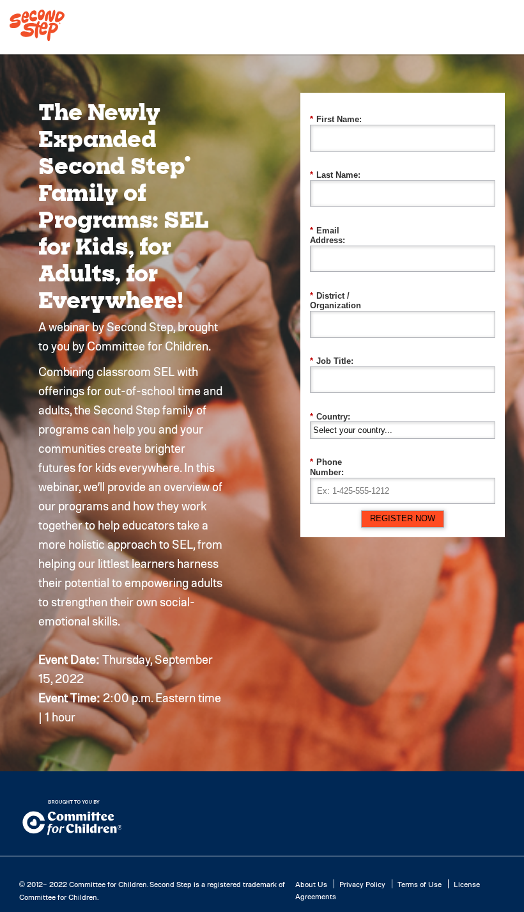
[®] (37, 41)
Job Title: (331, 361)
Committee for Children (108, 883)
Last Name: (335, 175)
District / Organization (335, 301)
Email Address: (327, 236)
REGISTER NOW (402, 518)
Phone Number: (327, 467)
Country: (330, 416)
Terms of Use (419, 883)
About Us (311, 883)
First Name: (336, 119)
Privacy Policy (362, 883)
